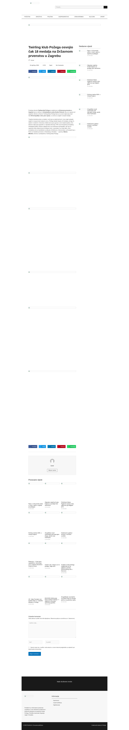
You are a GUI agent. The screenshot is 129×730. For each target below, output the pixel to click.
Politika (50, 16)
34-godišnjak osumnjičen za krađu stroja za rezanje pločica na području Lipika (68, 598)
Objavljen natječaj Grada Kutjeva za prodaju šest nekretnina (52, 504)
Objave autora (52, 470)
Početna (27, 16)
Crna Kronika (79, 16)
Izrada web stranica (96, 725)
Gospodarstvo (64, 16)
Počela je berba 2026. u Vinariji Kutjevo (35, 533)
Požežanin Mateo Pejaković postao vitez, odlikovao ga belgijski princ (67, 505)
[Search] (105, 7)
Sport (102, 16)
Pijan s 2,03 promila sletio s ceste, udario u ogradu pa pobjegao (35, 505)
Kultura (92, 16)
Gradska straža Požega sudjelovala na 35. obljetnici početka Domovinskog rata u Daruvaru (67, 568)
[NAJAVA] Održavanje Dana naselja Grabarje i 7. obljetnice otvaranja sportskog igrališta (52, 600)
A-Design (103, 725)
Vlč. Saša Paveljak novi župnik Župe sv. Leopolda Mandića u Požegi (35, 600)
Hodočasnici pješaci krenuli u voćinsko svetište (66, 534)
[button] (32, 71)
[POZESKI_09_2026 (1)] (64, 33)
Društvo (39, 16)
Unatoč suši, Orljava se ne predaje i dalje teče (52, 565)
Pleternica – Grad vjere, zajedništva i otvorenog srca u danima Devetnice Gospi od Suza (35, 564)
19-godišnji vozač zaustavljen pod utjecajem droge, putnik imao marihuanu (52, 535)
